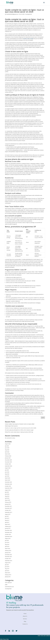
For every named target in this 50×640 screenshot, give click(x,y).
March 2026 (7, 454)
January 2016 (7, 552)
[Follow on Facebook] (5, 630)
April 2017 (7, 522)
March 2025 (7, 478)
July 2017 (7, 516)
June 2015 (7, 566)
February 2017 (8, 526)
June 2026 (7, 447)
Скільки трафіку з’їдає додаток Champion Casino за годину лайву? (19, 424)
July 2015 (7, 564)
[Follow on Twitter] (16, 630)
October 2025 (8, 464)
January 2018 (7, 504)
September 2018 (8, 488)
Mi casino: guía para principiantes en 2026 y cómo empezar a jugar (19, 430)
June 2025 (7, 472)
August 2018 (7, 490)
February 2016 (8, 550)
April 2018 (7, 498)
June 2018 (7, 494)
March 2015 (7, 572)
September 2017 (8, 512)
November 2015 (8, 556)
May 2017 (7, 520)
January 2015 (7, 576)
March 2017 (7, 524)
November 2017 (8, 508)
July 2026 (7, 445)
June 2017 (7, 518)
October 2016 (8, 534)
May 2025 (7, 474)
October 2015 (8, 558)
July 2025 (7, 470)
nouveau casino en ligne (28, 38)
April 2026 (7, 452)
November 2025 (8, 462)
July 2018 (7, 492)
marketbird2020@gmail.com (12, 14)
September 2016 (8, 536)
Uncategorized (28, 14)
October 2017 (8, 510)
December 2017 (8, 506)
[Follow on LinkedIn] (9, 630)
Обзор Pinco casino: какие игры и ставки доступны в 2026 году (19, 432)
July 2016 (7, 540)
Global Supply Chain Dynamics (11, 426)
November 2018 (8, 484)
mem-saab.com (8, 582)
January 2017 (7, 528)
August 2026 (7, 443)
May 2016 (7, 544)
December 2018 (8, 482)
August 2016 (7, 538)
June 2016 (7, 542)
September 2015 (8, 560)
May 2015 (7, 568)
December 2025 (8, 460)
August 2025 (7, 468)
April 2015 (7, 570)
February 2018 (8, 502)
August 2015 (7, 562)
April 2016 (7, 546)
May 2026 (7, 449)
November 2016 (8, 532)
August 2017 (7, 514)
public (6, 584)
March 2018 (7, 500)
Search (42, 417)
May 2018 (7, 496)
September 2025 (8, 466)
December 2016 (8, 530)
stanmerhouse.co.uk (9, 586)
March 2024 (7, 480)
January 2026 (7, 458)
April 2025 (7, 476)
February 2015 (8, 574)
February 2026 (8, 456)
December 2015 (8, 554)
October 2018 (8, 486)
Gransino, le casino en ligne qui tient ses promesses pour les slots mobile (20, 428)
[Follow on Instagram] (12, 630)
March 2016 (7, 548)
